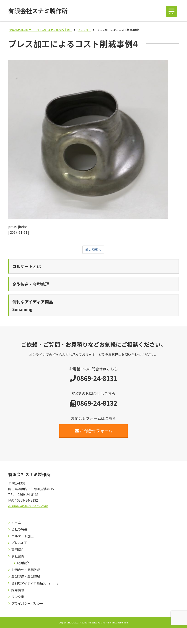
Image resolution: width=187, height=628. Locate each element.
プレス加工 (19, 543)
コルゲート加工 (22, 536)
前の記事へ (93, 249)
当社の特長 (19, 529)
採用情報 (17, 590)
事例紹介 (17, 549)
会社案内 (17, 556)
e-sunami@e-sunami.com (28, 506)
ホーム (16, 522)
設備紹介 (22, 563)
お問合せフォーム (96, 430)
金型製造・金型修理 (25, 576)
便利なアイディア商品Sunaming (35, 583)
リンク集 (17, 597)
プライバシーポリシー (27, 603)
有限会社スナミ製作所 (38, 11)
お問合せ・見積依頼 (25, 570)
